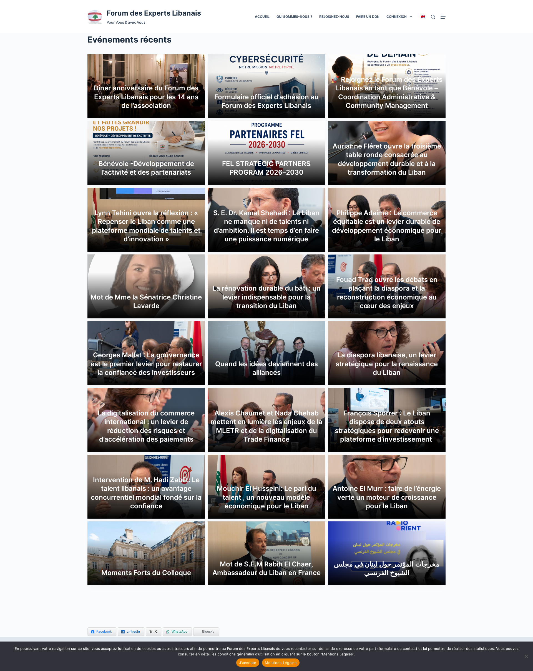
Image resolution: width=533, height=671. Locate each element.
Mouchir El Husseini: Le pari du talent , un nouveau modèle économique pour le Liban (266, 497)
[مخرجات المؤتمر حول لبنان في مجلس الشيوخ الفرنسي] (387, 553)
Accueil (262, 16)
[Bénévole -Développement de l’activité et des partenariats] (146, 153)
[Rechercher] (433, 17)
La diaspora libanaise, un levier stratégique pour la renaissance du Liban (387, 363)
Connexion (396, 16)
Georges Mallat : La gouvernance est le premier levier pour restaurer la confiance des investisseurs (146, 363)
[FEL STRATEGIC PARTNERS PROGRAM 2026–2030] (266, 153)
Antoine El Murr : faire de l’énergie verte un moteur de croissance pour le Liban (387, 497)
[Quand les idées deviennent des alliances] (266, 353)
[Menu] (443, 16)
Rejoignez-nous (334, 16)
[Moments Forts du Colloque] (146, 553)
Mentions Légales (281, 662)
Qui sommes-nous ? (294, 16)
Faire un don (367, 16)
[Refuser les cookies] (526, 656)
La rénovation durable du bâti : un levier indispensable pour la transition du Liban (266, 296)
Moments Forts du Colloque (146, 573)
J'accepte (247, 662)
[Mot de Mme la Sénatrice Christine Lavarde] (146, 286)
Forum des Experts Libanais (154, 13)
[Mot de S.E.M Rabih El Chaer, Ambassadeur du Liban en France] (266, 553)
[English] (423, 16)
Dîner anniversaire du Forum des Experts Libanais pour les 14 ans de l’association (146, 96)
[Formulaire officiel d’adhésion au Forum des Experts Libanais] (266, 86)
